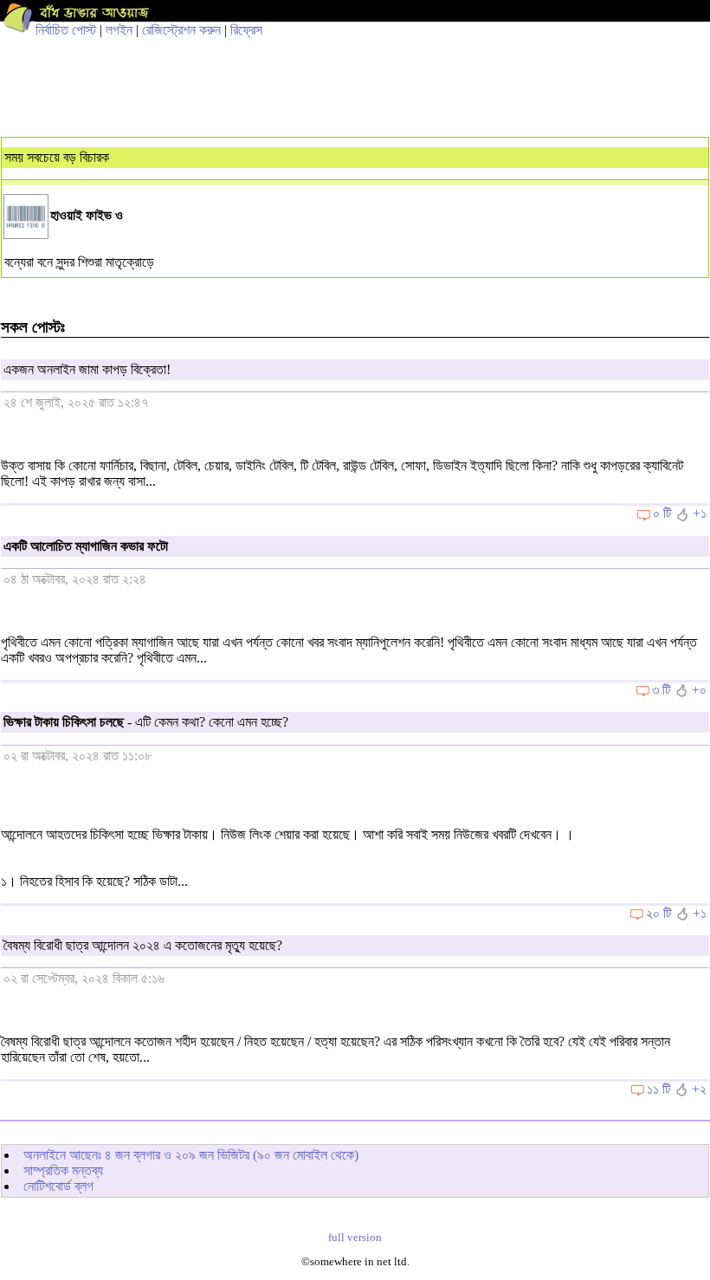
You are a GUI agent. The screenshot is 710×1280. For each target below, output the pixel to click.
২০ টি (658, 913)
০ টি (662, 513)
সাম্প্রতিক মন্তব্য (63, 1170)
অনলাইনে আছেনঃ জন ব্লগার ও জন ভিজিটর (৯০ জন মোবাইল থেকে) (190, 1154)
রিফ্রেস (246, 30)
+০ (699, 689)
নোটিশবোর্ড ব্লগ (58, 1186)
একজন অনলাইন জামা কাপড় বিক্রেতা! (87, 369)
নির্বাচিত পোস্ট (66, 30)
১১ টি (658, 1089)
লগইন (119, 30)
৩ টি (661, 689)
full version (355, 1238)
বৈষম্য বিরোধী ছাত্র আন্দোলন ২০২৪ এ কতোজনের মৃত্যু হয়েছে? (142, 945)
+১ (700, 513)
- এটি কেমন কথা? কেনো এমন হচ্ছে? (145, 721)
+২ (699, 1089)
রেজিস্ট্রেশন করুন (181, 30)
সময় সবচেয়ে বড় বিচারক (56, 157)
